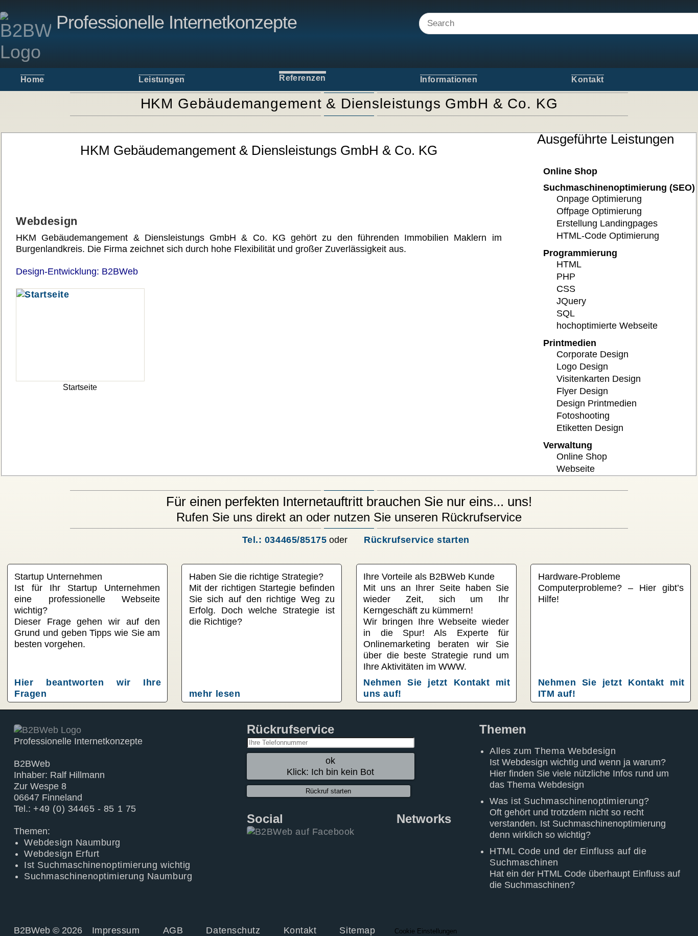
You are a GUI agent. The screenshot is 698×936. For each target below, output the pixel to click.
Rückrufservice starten (416, 540)
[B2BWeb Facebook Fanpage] (301, 831)
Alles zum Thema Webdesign (553, 751)
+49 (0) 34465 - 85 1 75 (84, 809)
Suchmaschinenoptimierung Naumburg (108, 876)
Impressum (116, 930)
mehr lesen (214, 694)
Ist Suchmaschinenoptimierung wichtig (107, 865)
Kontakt (587, 79)
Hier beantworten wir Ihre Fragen (87, 688)
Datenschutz (233, 930)
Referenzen (302, 78)
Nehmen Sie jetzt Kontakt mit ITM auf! (611, 688)
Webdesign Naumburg (72, 842)
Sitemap (357, 930)
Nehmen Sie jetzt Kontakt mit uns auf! (436, 688)
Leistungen (161, 79)
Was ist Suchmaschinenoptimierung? (569, 801)
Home (32, 79)
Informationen (448, 79)
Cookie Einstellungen (425, 931)
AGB (173, 930)
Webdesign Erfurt (62, 854)
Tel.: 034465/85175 (284, 540)
